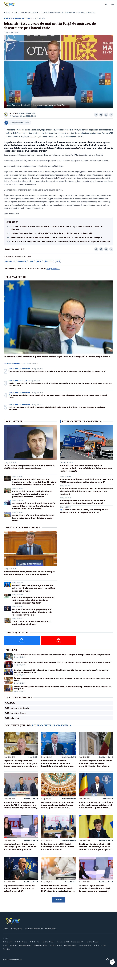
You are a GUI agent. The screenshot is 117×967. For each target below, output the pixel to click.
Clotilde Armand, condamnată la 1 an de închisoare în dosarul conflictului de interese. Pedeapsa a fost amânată (60, 241)
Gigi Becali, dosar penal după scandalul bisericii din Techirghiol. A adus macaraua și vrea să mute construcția (20, 764)
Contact (5, 928)
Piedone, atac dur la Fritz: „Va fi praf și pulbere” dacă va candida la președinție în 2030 (84, 511)
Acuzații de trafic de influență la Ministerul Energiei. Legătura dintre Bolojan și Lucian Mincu (33, 518)
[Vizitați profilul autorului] (6, 114)
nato (39, 261)
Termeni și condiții (16, 928)
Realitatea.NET (7, 942)
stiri (58, 261)
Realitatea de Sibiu (85, 945)
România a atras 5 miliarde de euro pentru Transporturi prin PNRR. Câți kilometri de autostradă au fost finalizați (57, 227)
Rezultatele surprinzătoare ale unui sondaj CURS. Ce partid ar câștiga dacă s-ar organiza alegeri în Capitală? (33, 600)
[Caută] (106, 4)
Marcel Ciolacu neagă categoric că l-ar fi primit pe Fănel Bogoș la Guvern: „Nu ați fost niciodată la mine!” (33, 588)
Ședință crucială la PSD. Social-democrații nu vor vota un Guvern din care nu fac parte (57, 847)
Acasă (8, 12)
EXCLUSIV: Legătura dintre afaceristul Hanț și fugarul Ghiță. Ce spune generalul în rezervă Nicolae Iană (95, 889)
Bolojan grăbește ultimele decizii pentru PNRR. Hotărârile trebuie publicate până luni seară (82, 502)
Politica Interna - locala (17, 381)
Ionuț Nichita (33, 757)
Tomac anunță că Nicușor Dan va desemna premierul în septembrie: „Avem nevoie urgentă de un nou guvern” (57, 371)
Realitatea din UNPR (40, 945)
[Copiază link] (96, 115)
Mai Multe (58, 900)
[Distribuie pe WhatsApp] (106, 115)
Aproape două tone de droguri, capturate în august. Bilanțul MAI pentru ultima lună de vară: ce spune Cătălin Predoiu (33, 506)
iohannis (48, 261)
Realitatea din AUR (63, 942)
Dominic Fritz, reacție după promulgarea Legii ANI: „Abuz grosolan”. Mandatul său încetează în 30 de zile (32, 612)
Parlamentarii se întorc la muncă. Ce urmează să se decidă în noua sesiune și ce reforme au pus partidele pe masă (57, 806)
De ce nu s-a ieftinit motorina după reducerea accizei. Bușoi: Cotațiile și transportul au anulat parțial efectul (57, 356)
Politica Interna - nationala (29, 12)
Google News (53, 268)
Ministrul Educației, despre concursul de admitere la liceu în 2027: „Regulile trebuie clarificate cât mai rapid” (57, 889)
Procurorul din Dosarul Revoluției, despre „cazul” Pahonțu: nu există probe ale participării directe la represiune (32, 494)
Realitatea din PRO (77, 942)
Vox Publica (6, 949)
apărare (8, 261)
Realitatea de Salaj (70, 945)
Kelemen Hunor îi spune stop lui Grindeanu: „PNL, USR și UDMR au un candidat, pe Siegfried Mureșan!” (57, 237)
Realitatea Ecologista (10, 945)
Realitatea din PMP (25, 945)
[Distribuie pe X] (111, 115)
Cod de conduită (50, 928)
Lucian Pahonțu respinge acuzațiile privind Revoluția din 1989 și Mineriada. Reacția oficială (51, 233)
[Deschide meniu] (112, 4)
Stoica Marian (70, 882)
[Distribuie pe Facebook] (101, 115)
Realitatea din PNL (26, 113)
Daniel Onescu (107, 799)
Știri (15, 12)
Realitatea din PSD (56, 945)
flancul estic (21, 261)
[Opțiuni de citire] (112, 962)
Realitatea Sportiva (21, 942)
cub (31, 261)
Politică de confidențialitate (34, 928)
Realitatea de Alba (100, 945)
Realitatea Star (34, 942)
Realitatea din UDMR (92, 942)
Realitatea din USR (48, 942)
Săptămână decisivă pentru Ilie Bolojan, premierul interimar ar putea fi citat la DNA (19, 888)
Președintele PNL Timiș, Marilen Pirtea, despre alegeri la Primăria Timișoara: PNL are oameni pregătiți (29, 573)
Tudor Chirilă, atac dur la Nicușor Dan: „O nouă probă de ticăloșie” (32, 622)
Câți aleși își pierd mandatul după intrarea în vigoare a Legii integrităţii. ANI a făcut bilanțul (95, 763)
